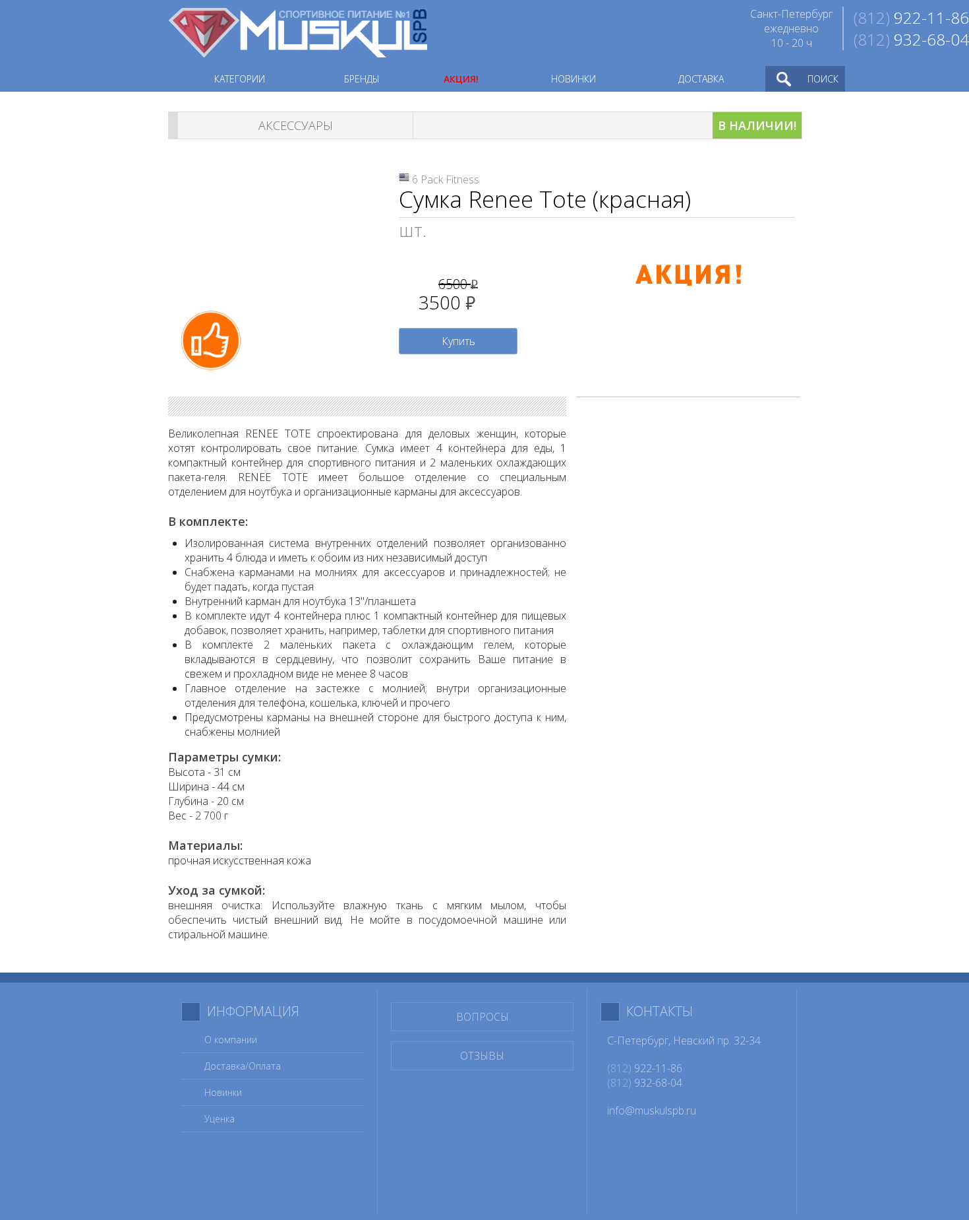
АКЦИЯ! (461, 79)
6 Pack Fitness (445, 179)
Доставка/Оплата (242, 1066)
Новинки (223, 1092)
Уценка (219, 1118)
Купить (458, 341)
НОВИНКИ (573, 79)
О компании (230, 1039)
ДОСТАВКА (701, 79)
